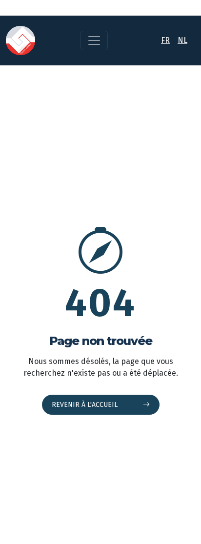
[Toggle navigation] (94, 40)
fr (165, 40)
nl (182, 40)
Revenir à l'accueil (86, 405)
